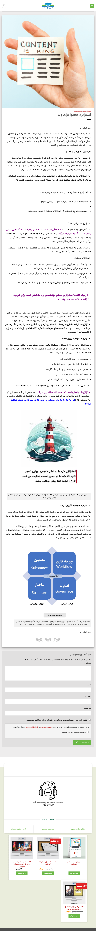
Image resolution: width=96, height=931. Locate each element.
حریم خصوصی (46, 727)
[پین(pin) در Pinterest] (41, 640)
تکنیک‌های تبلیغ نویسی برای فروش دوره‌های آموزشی (22, 864)
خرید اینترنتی (74, 873)
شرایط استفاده (32, 727)
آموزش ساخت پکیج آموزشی (74, 863)
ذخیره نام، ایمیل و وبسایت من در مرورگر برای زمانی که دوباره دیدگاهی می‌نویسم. (56, 720)
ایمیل (88, 696)
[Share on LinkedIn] (37, 640)
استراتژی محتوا (87, 111)
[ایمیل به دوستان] (46, 640)
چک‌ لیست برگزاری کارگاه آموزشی (48, 863)
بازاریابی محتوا (78, 111)
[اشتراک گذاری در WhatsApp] (59, 640)
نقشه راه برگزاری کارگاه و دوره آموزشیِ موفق (74, 908)
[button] (92, 6)
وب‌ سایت (87, 708)
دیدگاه (87, 663)
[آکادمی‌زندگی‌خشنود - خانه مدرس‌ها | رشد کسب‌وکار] (48, 6)
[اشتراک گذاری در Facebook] (55, 640)
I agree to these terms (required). (74, 732)
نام (89, 685)
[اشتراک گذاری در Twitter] (50, 640)
